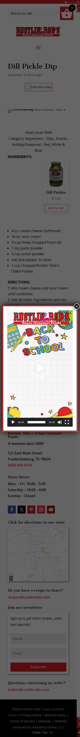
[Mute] (60, 422)
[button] (40, 368)
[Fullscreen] (67, 422)
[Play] (13, 422)
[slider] (36, 422)
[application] (40, 368)
